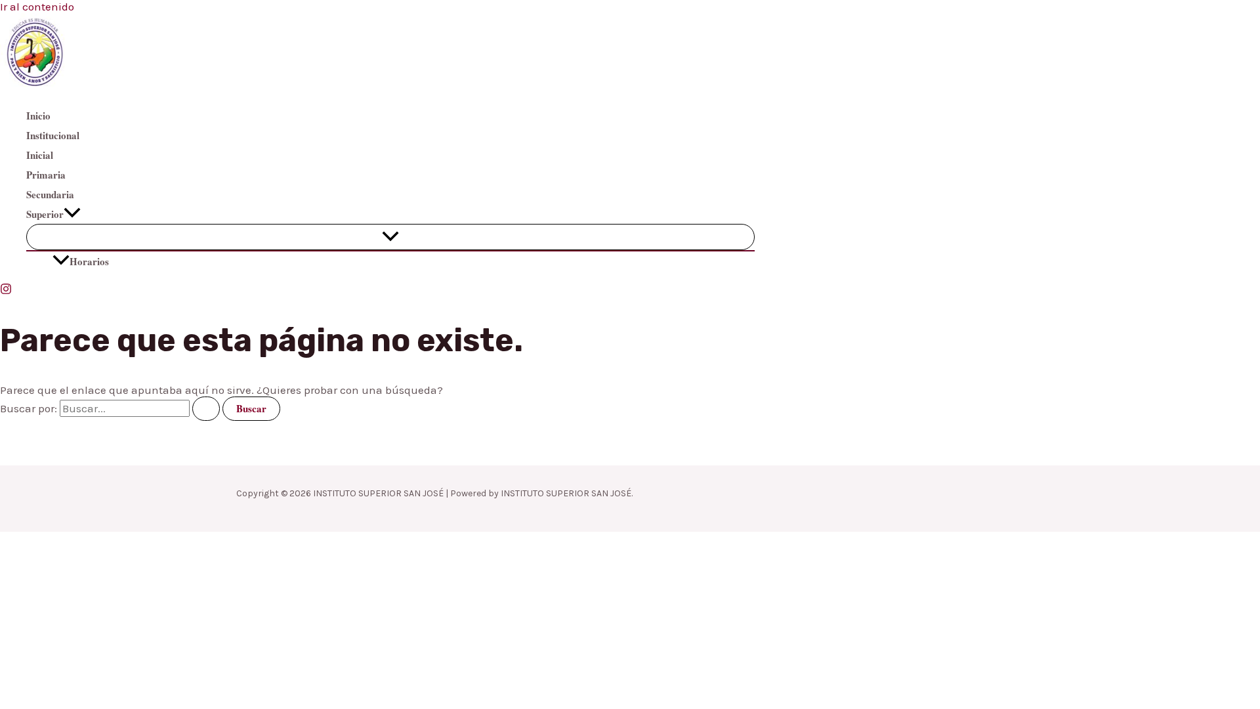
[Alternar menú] (390, 237)
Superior (45, 214)
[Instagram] (6, 290)
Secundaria (50, 194)
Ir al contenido (37, 6)
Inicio (38, 115)
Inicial (39, 155)
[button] (72, 214)
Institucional (52, 135)
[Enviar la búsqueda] (206, 409)
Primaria (46, 174)
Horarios (89, 261)
